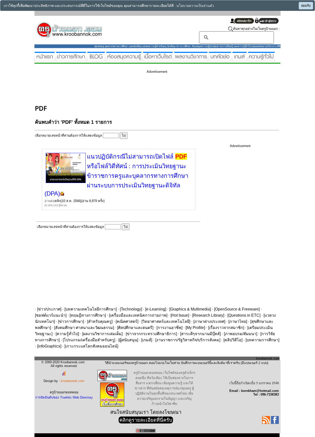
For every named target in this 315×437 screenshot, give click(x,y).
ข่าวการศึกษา (71, 321)
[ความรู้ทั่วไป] (261, 59)
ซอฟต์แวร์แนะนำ (50, 315)
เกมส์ (146, 340)
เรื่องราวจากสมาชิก (226, 328)
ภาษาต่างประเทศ (209, 321)
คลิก (58, 201)
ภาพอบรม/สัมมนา (240, 334)
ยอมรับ (306, 5)
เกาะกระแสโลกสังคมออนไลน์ (91, 346)
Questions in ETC (243, 315)
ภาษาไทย (237, 321)
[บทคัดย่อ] (220, 59)
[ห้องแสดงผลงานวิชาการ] (191, 59)
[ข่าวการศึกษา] (71, 59)
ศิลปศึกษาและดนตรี (135, 328)
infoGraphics (49, 346)
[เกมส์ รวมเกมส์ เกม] (239, 59)
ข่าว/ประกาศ (49, 309)
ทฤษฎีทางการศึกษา (88, 315)
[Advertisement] (124, 88)
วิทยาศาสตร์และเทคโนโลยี (165, 321)
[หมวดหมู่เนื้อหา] (158, 59)
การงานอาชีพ (169, 328)
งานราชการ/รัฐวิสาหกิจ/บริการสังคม (187, 340)
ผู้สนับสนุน (128, 340)
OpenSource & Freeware (237, 309)
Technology (131, 309)
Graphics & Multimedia (190, 309)
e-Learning (155, 309)
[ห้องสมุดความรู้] (124, 59)
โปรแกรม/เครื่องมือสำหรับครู (89, 340)
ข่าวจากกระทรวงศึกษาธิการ (151, 334)
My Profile (195, 328)
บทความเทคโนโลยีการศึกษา (90, 309)
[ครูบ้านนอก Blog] (96, 59)
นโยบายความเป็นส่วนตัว (195, 6)
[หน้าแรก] (44, 59)
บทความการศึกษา (262, 340)
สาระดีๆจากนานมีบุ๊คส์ (200, 334)
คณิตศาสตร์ (127, 321)
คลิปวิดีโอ (232, 340)
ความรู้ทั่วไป (67, 334)
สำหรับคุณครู (99, 321)
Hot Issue (180, 315)
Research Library (208, 315)
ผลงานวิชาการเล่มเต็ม (102, 334)
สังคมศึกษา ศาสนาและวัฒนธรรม (84, 328)
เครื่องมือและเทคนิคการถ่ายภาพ (138, 315)
